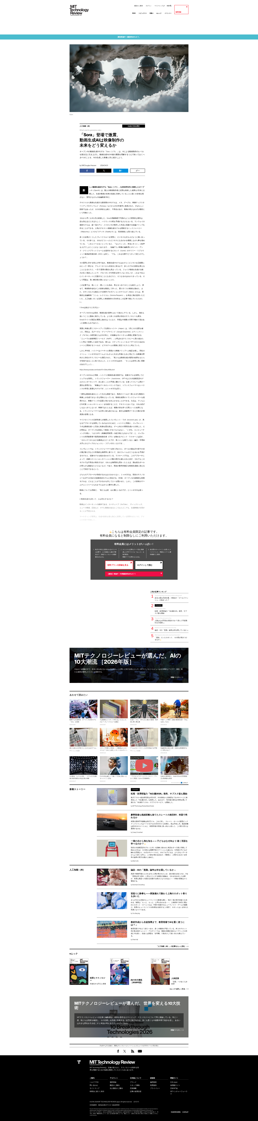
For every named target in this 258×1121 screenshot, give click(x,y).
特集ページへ (175, 677)
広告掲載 (133, 1088)
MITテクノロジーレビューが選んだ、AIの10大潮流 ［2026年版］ (127, 659)
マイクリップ (158, 6)
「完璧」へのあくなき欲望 (179, 981)
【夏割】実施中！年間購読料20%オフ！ (121, 574)
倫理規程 (153, 1082)
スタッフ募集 (135, 1085)
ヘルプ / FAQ (94, 1082)
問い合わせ (94, 1085)
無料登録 (178, 12)
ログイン (148, 6)
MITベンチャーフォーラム (178, 1092)
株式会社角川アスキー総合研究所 (109, 1105)
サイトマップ (94, 1088)
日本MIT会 (174, 1088)
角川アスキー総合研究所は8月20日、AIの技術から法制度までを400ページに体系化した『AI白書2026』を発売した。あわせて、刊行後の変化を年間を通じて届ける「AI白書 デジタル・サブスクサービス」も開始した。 (159, 800)
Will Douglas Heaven (89, 165)
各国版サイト (175, 1085)
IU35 (134, 13)
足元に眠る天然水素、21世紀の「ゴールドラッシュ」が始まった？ (171, 598)
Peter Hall (135, 939)
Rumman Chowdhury (139, 885)
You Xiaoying (136, 913)
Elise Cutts (135, 861)
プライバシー (155, 1088)
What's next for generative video (90, 130)
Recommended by (175, 782)
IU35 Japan (173, 1082)
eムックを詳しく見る (177, 989)
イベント (168, 13)
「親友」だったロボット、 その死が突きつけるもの (171, 637)
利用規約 (153, 1085)
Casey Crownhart (138, 832)
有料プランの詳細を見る (117, 565)
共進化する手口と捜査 (98, 981)
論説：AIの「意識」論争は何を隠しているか (171, 629)
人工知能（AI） (85, 126)
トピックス (143, 13)
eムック (159, 13)
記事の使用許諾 (135, 1091)
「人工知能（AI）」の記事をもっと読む (170, 946)
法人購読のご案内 (116, 1088)
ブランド (133, 1082)
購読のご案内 (138, 6)
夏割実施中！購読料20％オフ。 (129, 37)
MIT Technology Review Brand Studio (143, 806)
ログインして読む (144, 565)
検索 (168, 6)
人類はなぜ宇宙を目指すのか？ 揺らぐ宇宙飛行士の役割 (171, 620)
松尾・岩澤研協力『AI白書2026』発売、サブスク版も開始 (171, 609)
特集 (151, 13)
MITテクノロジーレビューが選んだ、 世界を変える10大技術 (127, 1005)
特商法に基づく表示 (97, 1091)
